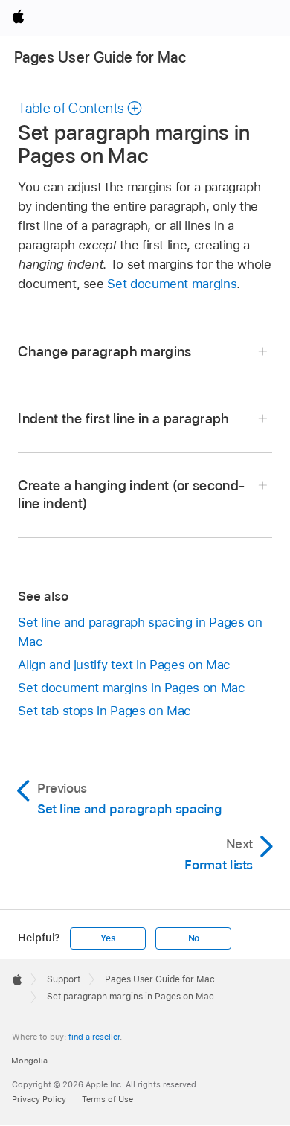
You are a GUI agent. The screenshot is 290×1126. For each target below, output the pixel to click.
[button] (80, 108)
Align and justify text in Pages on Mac (124, 664)
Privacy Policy (39, 1099)
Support (63, 979)
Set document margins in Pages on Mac (131, 687)
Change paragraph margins (104, 351)
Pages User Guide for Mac (100, 57)
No (194, 938)
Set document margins (171, 283)
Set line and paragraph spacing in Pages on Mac (140, 632)
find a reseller (94, 1036)
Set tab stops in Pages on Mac (104, 710)
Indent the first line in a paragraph (123, 418)
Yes (107, 938)
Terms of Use (107, 1099)
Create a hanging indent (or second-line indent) (131, 494)
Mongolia (29, 1060)
